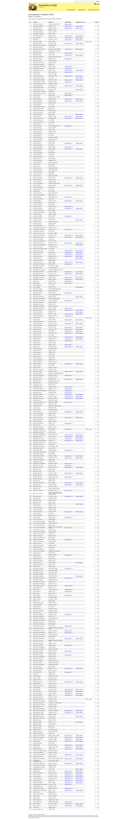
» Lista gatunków (70, 9)
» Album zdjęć (81, 9)
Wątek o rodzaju (89, 41)
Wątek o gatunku (79, 26)
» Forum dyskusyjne (93, 9)
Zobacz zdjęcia (68, 24)
